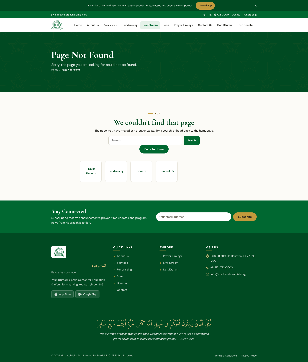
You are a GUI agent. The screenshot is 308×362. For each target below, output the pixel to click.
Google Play (88, 295)
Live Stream (150, 25)
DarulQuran (225, 26)
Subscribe (245, 217)
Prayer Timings (183, 25)
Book (166, 25)
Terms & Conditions (226, 355)
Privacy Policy (249, 355)
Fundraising (250, 14)
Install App (207, 6)
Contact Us (205, 25)
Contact (122, 290)
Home (78, 25)
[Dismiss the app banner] (256, 6)
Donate (236, 14)
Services (109, 25)
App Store (64, 295)
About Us (93, 25)
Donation (122, 283)
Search (192, 140)
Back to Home (154, 149)
